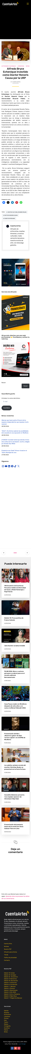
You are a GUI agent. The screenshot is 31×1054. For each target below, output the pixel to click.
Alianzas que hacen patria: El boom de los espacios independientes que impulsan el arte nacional (15, 422)
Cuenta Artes (16, 82)
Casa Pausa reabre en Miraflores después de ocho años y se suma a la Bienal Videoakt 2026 (15, 706)
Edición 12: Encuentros (11, 977)
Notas (27, 66)
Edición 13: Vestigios (10, 975)
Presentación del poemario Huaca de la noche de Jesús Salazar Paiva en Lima (13, 826)
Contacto (7, 960)
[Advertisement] (15, 23)
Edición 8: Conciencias (11, 984)
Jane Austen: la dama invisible (14, 646)
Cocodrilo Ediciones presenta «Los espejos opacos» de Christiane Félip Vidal (14, 797)
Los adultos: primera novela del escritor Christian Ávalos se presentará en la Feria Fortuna (15, 767)
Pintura (6, 1018)
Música (6, 1024)
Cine (5, 1020)
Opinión (6, 1010)
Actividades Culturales (9, 66)
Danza (6, 1030)
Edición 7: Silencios (10, 986)
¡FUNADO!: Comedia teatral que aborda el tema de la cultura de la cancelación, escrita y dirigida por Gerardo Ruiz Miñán (15, 441)
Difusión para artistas (10, 952)
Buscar (4, 382)
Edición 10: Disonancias (11, 980)
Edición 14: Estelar (9, 973)
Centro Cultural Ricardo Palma (17, 212)
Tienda (6, 955)
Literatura (21, 66)
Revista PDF (7, 949)
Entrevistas (7, 1014)
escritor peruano (9, 218)
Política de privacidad (10, 957)
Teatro (6, 1022)
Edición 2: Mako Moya (10, 996)
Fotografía (7, 1026)
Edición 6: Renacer (10, 988)
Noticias (6, 946)
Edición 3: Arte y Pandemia (12, 994)
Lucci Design (22, 1044)
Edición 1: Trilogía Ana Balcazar (13, 998)
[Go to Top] (27, 1050)
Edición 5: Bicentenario (11, 990)
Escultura (7, 1028)
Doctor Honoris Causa (11, 215)
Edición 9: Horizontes (10, 982)
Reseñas (6, 1012)
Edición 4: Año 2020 (10, 992)
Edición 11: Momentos (10, 979)
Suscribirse (6, 408)
